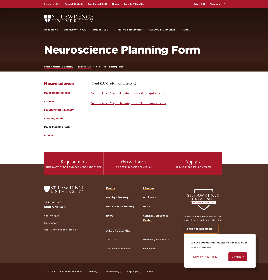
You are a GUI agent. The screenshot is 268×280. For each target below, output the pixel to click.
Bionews (49, 135)
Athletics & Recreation (128, 29)
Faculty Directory (117, 197)
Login (150, 271)
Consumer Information (118, 248)
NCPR (146, 206)
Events (110, 188)
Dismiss (236, 256)
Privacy (93, 271)
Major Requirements (57, 92)
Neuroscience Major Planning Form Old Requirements (128, 93)
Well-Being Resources (155, 239)
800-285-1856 (51, 216)
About (186, 29)
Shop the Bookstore (200, 228)
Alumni (115, 4)
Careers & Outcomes (162, 29)
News (109, 215)
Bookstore (149, 197)
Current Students (74, 4)
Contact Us (50, 223)
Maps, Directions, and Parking (60, 229)
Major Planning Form (57, 127)
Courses (49, 101)
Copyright (132, 271)
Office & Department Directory (58, 67)
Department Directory (120, 206)
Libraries (148, 188)
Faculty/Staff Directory (59, 110)
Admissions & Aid (75, 29)
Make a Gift (199, 4)
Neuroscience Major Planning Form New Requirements (128, 103)
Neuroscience (84, 67)
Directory (215, 4)
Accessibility (112, 271)
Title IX (110, 239)
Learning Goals (53, 118)
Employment (150, 248)
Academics (51, 29)
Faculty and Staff (97, 4)
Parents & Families (134, 4)
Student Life (100, 29)
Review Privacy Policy (204, 256)
